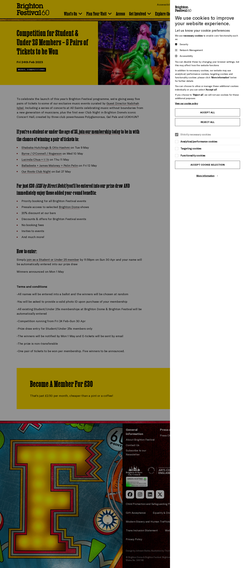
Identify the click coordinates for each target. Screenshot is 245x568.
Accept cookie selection (207, 164)
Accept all (207, 112)
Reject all (207, 122)
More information (205, 175)
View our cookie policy (186, 103)
